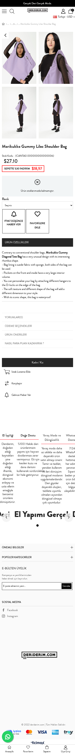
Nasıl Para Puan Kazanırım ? (24, 343)
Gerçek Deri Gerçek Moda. (37, 3)
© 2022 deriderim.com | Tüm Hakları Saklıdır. (43, 724)
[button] (37, 525)
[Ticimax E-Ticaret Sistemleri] (37, 743)
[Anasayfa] (6, 24)
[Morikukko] (13, 24)
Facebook (12, 610)
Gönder (66, 586)
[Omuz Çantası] (17, 24)
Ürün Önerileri (16, 335)
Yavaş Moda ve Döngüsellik (52, 437)
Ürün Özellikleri (17, 242)
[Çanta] (10, 24)
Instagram (12, 616)
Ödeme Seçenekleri (18, 326)
